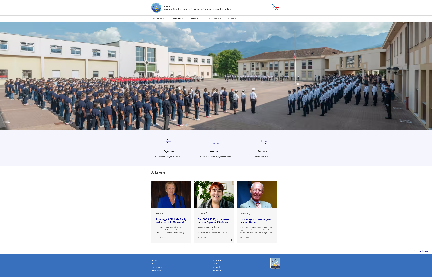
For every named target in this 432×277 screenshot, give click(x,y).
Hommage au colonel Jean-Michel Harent (256, 220)
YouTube (215, 267)
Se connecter (156, 271)
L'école (231, 18)
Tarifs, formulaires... (263, 153)
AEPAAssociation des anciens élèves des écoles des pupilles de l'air (197, 8)
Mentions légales (157, 264)
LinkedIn (215, 264)
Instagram (215, 271)
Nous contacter (157, 267)
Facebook (215, 260)
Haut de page (422, 251)
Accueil (154, 260)
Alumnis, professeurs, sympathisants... (216, 153)
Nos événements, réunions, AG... (169, 153)
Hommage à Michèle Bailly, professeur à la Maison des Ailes (171, 222)
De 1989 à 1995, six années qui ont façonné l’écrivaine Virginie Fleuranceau (213, 222)
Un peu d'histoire (214, 18)
